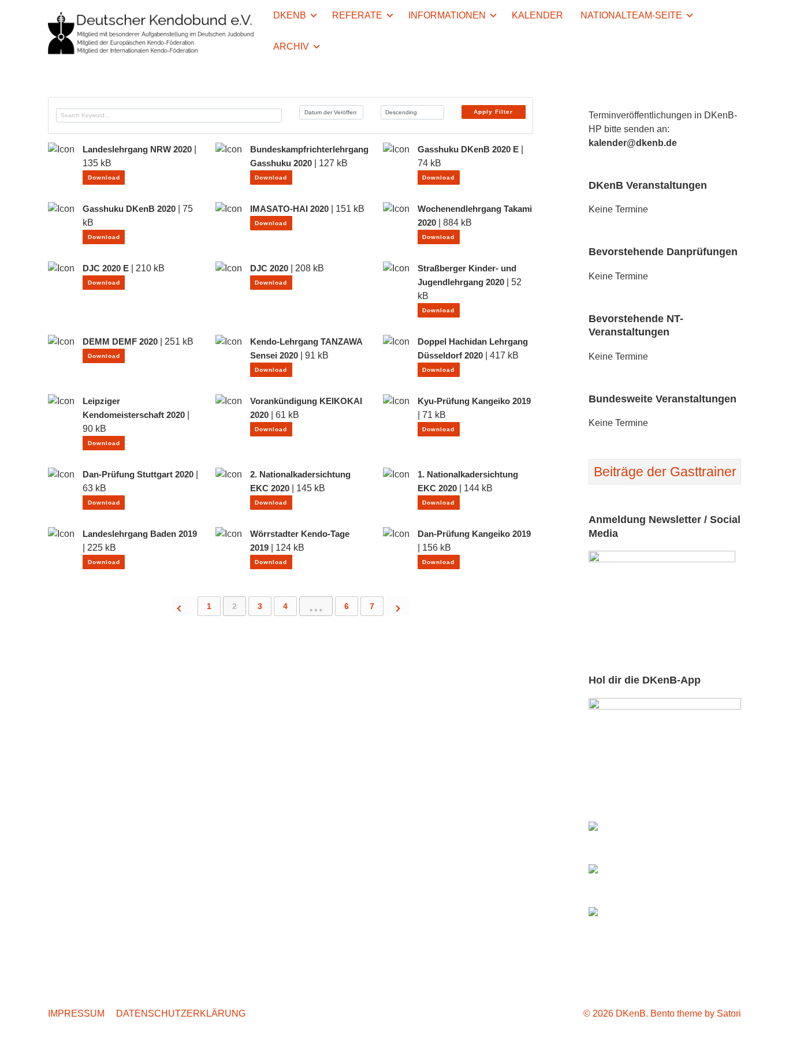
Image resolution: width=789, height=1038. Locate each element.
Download (104, 177)
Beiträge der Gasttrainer (665, 471)
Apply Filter (493, 112)
